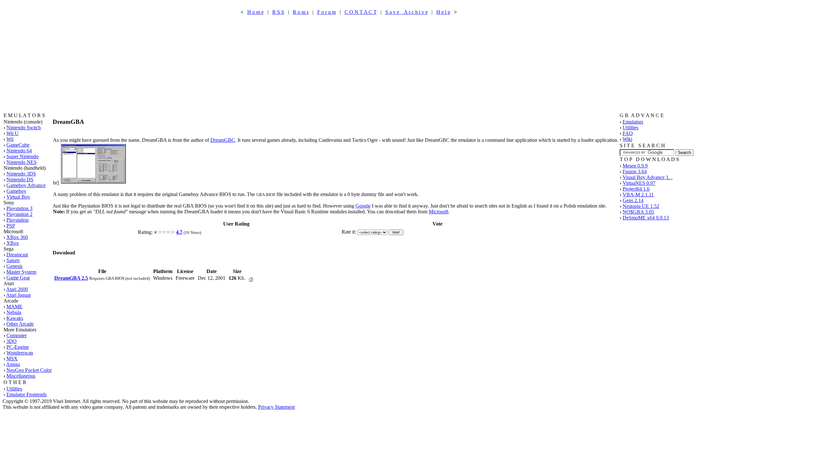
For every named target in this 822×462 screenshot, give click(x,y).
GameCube (18, 145)
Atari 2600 (17, 289)
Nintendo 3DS (21, 173)
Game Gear (18, 277)
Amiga (13, 364)
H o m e (255, 12)
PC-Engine (17, 347)
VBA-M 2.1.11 (638, 194)
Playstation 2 (19, 214)
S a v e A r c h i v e (406, 12)
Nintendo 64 (19, 150)
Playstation (17, 220)
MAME (14, 306)
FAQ (628, 133)
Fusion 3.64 (635, 171)
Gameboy (16, 191)
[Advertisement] (348, 64)
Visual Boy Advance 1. (648, 177)
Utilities (14, 388)
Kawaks (14, 318)
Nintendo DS (19, 179)
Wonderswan (19, 352)
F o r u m (326, 12)
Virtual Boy (18, 197)
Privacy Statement (276, 407)
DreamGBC (222, 140)
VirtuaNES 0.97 (639, 183)
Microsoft (438, 211)
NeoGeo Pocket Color (29, 370)
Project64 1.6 (636, 189)
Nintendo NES (21, 162)
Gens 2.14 (633, 200)
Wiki (627, 139)
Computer (16, 335)
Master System (21, 272)
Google (363, 206)
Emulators (633, 121)
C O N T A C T (361, 12)
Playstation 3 (19, 208)
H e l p (443, 12)
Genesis (14, 266)
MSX (12, 358)
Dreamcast (17, 254)
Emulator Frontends (26, 394)
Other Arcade (20, 324)
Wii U (12, 133)
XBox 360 (17, 237)
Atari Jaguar (18, 295)
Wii (9, 139)
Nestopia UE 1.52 (641, 206)
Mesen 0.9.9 (635, 165)
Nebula (13, 312)
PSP (10, 225)
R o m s (301, 12)
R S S (278, 12)
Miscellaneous (20, 376)
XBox (12, 243)
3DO (11, 341)
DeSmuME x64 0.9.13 (646, 217)
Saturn (13, 260)
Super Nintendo (22, 156)
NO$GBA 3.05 (638, 212)
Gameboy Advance (26, 185)
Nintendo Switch (23, 127)
